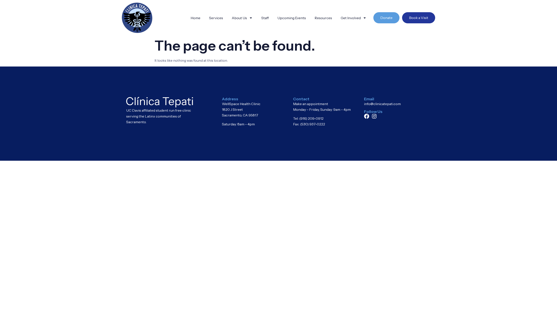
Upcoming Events (291, 18)
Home (195, 18)
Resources (323, 18)
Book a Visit (418, 17)
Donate (386, 17)
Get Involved (351, 18)
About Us (239, 18)
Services (216, 18)
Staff (265, 18)
